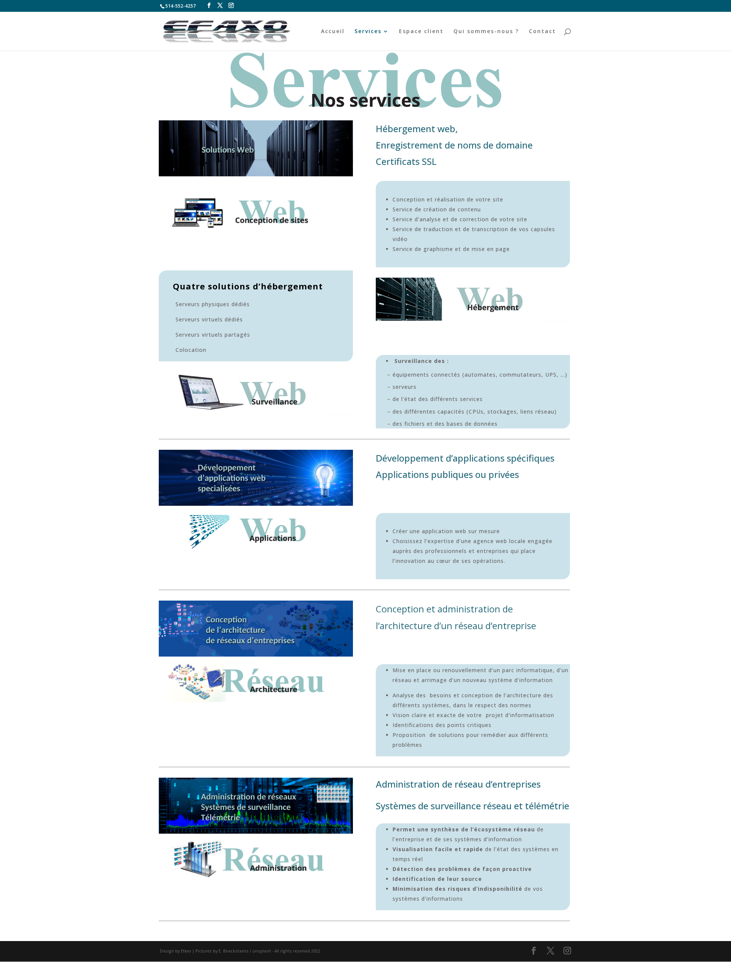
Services (367, 32)
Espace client (421, 32)
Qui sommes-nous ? (486, 32)
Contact (542, 32)
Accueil (333, 32)
